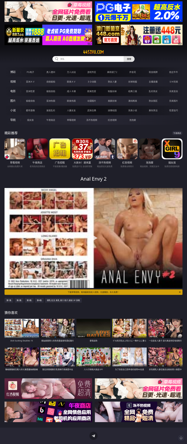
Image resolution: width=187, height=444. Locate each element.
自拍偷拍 (50, 81)
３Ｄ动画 (91, 81)
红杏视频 (112, 120)
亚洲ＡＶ (30, 81)
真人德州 (50, 72)
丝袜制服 (132, 81)
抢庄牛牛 (173, 72)
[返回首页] (181, 438)
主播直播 (153, 81)
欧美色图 (71, 100)
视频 (13, 81)
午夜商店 (50, 120)
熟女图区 (153, 100)
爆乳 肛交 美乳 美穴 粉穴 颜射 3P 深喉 (63, 300)
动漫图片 (91, 100)
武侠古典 (91, 110)
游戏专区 (91, 72)
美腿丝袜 (112, 100)
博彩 (13, 72)
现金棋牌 (153, 72)
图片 (13, 101)
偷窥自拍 (30, 100)
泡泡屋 (132, 120)
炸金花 (132, 72)
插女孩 (30, 120)
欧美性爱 (91, 91)
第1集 (8, 300)
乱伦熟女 (153, 91)
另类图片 (173, 100)
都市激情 (30, 110)
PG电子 (30, 72)
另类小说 (132, 110)
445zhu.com (93, 52)
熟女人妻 (112, 81)
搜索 (129, 58)
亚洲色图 (50, 100)
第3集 (29, 300)
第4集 (39, 300)
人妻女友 (71, 110)
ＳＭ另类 (173, 81)
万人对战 (71, 72)
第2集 (19, 300)
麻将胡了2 (112, 72)
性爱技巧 (173, 110)
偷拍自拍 (50, 91)
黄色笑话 (153, 110)
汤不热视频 (91, 120)
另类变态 (173, 91)
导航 (13, 120)
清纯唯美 (132, 100)
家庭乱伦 (50, 110)
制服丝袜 (112, 91)
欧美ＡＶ (71, 81)
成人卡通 (71, 91)
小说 (13, 110)
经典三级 (132, 91)
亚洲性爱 (30, 91)
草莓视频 (71, 120)
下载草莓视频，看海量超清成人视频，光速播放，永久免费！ (93, 292)
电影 (13, 91)
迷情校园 (112, 110)
